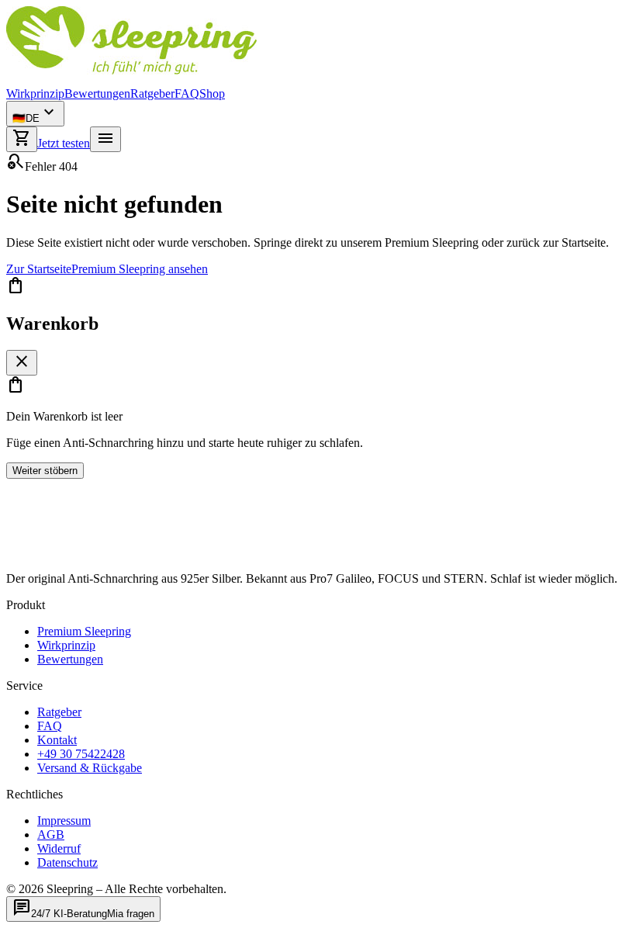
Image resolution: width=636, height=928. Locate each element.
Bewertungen (97, 93)
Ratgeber (152, 93)
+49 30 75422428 (81, 753)
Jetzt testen (63, 143)
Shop (212, 93)
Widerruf (59, 848)
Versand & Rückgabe (89, 767)
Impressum (64, 820)
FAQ (187, 93)
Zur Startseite (38, 268)
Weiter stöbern (45, 470)
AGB (50, 834)
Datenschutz (67, 862)
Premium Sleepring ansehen (139, 268)
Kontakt (57, 739)
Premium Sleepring (84, 631)
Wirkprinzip (35, 93)
